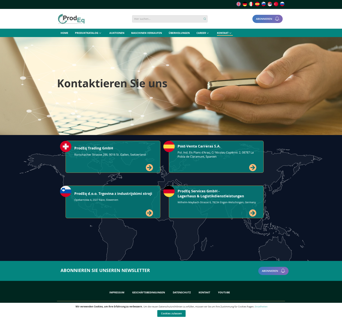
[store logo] (71, 19)
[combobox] (169, 18)
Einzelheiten (261, 306)
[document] (171, 311)
